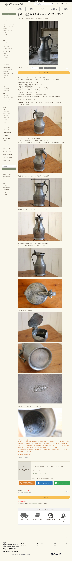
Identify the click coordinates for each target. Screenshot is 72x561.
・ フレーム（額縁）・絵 (7, 69)
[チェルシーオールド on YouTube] (56, 554)
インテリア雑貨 (6, 67)
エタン (41, 67)
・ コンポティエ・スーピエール (8, 97)
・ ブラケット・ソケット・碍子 (8, 48)
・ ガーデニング (6, 88)
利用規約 (28, 554)
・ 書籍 (4, 140)
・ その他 (5, 34)
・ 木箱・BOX (5, 75)
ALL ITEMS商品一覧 (31, 9)
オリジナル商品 (6, 138)
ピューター (46, 67)
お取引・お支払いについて (8, 174)
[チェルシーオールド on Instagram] (53, 554)
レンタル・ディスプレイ (8, 194)
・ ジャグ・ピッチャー (7, 111)
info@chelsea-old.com (35, 503)
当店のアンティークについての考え (8, 184)
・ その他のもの (6, 90)
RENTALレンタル (42, 9)
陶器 (4, 93)
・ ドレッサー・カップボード (8, 24)
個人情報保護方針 (24, 554)
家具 (4, 17)
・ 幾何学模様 (5, 55)
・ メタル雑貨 (5, 84)
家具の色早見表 (6, 187)
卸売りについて (6, 192)
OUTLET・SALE (7, 160)
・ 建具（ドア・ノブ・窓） (8, 30)
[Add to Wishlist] (67, 69)
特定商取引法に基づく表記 (16, 554)
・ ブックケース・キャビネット (8, 22)
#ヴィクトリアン (7, 148)
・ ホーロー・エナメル (7, 129)
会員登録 (5, 172)
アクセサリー (6, 135)
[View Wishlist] (62, 4)
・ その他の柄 (5, 57)
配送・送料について (7, 176)
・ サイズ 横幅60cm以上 (7, 64)
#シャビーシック (7, 151)
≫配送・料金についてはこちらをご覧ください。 (41, 473)
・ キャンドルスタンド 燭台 (8, 73)
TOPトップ (9, 9)
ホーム (19, 18)
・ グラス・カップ (6, 113)
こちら (26, 104)
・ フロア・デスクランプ (7, 44)
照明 (4, 40)
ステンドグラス (6, 51)
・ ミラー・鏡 (5, 71)
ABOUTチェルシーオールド (20, 9)
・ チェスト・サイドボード (8, 26)
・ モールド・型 (6, 127)
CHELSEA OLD (35, 557)
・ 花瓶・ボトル (6, 117)
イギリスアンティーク (8, 154)
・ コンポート (5, 109)
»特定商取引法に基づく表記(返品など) (24, 492)
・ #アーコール (6, 36)
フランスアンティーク (8, 157)
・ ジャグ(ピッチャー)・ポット (8, 99)
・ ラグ (4, 86)
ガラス (4, 107)
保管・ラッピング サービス (8, 179)
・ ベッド (5, 32)
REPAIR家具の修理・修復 (54, 9)
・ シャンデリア (6, 46)
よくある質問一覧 (7, 189)
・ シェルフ (5, 28)
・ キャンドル (5, 142)
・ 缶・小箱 (5, 77)
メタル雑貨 (53, 67)
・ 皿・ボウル (5, 95)
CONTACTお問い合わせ (65, 9)
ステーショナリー (7, 132)
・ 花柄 (4, 53)
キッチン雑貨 (6, 122)
